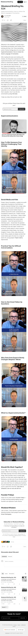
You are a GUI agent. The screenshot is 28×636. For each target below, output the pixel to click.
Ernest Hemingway (6, 514)
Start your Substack (10, 629)
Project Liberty (19, 237)
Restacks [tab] (10, 556)
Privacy (15, 625)
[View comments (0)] (7, 20)
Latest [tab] (6, 573)
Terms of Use (20, 534)
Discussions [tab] (11, 573)
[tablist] (7, 556)
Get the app (20, 629)
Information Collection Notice (15, 535)
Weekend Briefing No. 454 (8, 577)
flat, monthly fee (12, 481)
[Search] (25, 573)
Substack (7, 633)
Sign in (25, 2)
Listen (25, 16)
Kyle (5, 470)
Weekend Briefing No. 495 (8, 597)
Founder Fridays (20, 497)
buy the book (13, 93)
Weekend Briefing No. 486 (8, 587)
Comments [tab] (4, 556)
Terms (19, 625)
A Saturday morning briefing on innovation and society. (8, 580)
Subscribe (20, 2)
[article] (14, 581)
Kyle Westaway (7, 15)
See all (4, 607)
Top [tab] (2, 573)
